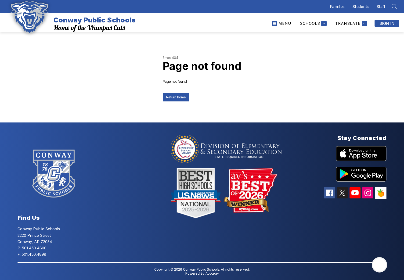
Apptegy (212, 273)
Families (337, 6)
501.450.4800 (34, 248)
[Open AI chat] (379, 264)
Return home (176, 97)
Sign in (386, 23)
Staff (381, 6)
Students (360, 6)
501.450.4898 (34, 254)
